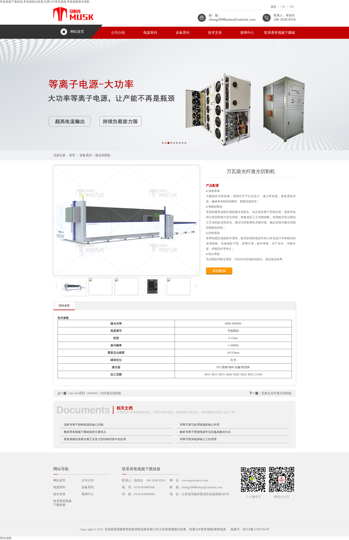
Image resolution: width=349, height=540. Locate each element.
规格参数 (64, 305)
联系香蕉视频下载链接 (279, 35)
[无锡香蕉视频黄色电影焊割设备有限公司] (174, 94)
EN (292, 6)
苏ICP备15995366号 (256, 529)
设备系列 (182, 33)
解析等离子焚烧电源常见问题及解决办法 (205, 431)
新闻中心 (247, 33)
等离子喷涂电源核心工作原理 (198, 439)
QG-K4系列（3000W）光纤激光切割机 (95, 393)
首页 (72, 155)
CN (283, 6)
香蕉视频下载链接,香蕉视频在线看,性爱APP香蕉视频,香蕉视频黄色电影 (45, 1)
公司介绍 (118, 33)
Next (342, 94)
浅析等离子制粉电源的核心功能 (83, 424)
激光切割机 (102, 155)
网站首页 (77, 32)
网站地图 (5, 538)
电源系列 (150, 33)
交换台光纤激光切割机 (276, 393)
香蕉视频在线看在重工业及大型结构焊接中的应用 (95, 439)
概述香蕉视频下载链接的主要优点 (85, 431)
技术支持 (215, 33)
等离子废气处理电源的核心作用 (199, 424)
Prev (7, 94)
